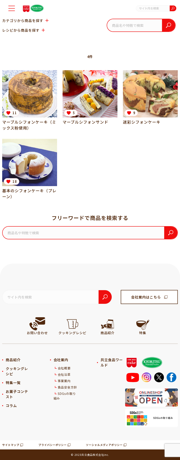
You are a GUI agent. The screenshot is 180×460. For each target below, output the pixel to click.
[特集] (142, 323)
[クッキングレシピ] (72, 323)
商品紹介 (13, 359)
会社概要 (64, 368)
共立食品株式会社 (92, 454)
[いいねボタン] (8, 113)
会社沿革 (64, 374)
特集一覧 (13, 382)
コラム (11, 405)
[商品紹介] (107, 323)
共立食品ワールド (112, 362)
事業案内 (64, 381)
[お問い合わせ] (37, 323)
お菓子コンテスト (17, 394)
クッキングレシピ (17, 371)
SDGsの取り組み (65, 395)
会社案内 (61, 359)
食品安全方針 (67, 387)
